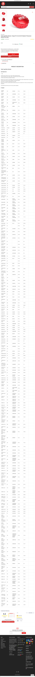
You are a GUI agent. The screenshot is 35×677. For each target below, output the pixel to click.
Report (21, 620)
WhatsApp (27, 650)
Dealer (2, 642)
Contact (2, 640)
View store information (5, 61)
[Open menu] (33, 4)
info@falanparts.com (29, 652)
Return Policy (3, 643)
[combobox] (17, 7)
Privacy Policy (3, 645)
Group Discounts (3, 641)
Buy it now (9, 56)
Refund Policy (3, 644)
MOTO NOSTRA (2, 34)
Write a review (8, 621)
